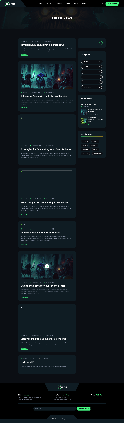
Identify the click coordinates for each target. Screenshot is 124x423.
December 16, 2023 (36, 282)
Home (40, 3)
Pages (67, 3)
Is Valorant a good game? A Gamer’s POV (42, 45)
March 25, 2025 (35, 41)
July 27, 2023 (35, 358)
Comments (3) (50, 92)
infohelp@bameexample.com (62, 399)
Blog (75, 3)
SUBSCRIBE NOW (83, 408)
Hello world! (27, 362)
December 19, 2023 (36, 145)
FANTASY (86, 61)
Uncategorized (87, 87)
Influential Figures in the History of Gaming (44, 96)
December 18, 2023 (36, 199)
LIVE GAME (86, 72)
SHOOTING (86, 82)
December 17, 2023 (36, 229)
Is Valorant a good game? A (89, 104)
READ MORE (24, 54)
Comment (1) (46, 358)
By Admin (25, 41)
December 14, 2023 (36, 335)
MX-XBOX (86, 77)
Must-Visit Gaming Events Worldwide (40, 232)
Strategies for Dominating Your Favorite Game (46, 149)
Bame (59, 419)
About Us (48, 3)
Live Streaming (113, 3)
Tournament (58, 3)
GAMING (86, 67)
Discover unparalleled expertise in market (43, 339)
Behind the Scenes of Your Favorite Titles (43, 285)
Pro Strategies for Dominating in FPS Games (44, 202)
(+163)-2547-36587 (60, 397)
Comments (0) (48, 41)
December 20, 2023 (36, 92)
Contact (84, 3)
